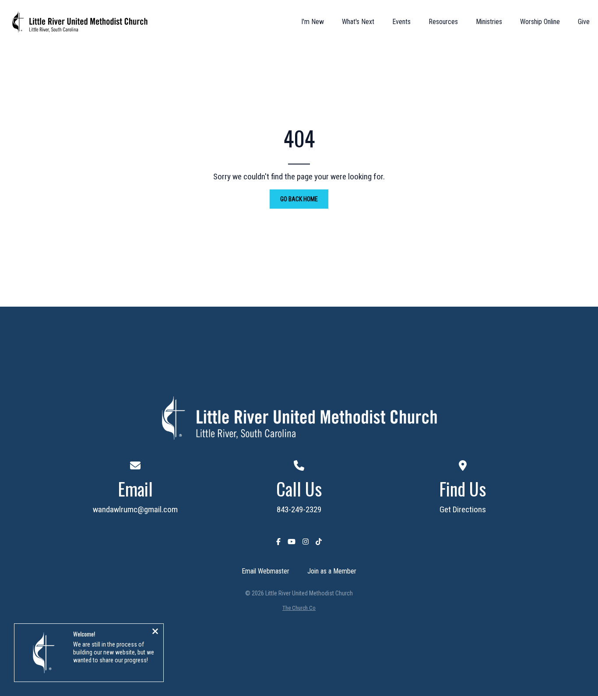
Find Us (462, 489)
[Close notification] (155, 632)
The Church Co (299, 608)
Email (135, 489)
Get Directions (463, 509)
